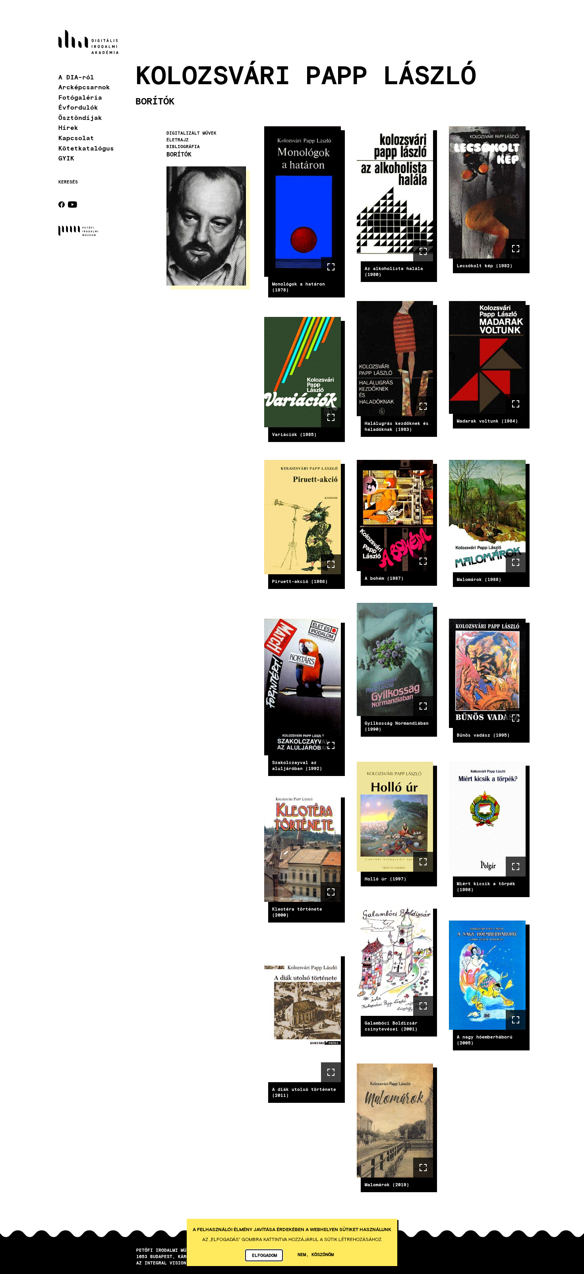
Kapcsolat (76, 137)
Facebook (61, 204)
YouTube (72, 204)
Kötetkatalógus (86, 148)
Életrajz (177, 139)
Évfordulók (78, 107)
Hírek (68, 127)
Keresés (68, 182)
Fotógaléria (80, 97)
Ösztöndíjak (80, 117)
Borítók (178, 154)
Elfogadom (264, 1255)
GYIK (66, 158)
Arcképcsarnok (84, 87)
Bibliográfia (183, 146)
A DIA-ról (76, 77)
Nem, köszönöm (316, 1254)
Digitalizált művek (191, 133)
